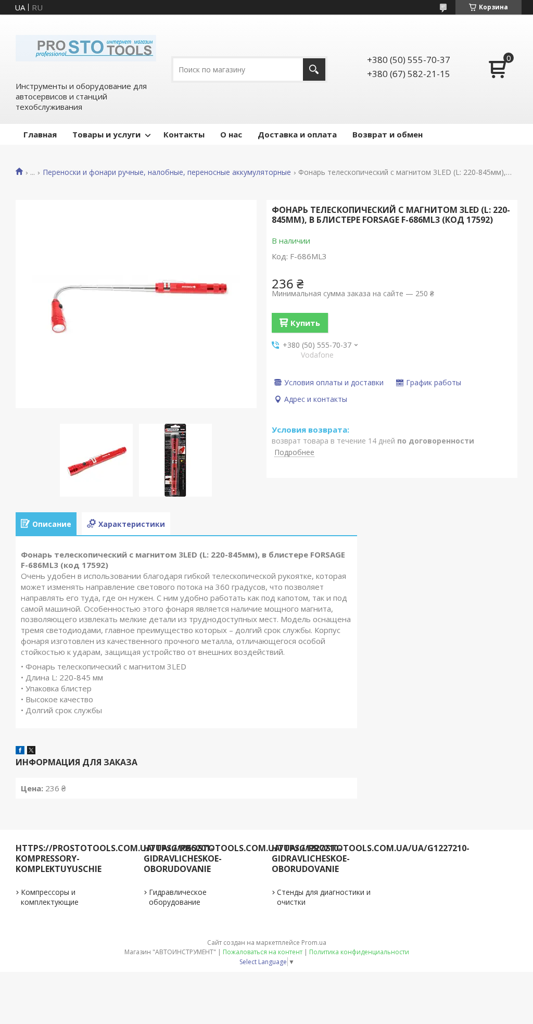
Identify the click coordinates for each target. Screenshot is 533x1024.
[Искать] (314, 69)
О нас (231, 134)
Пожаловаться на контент (262, 951)
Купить (305, 323)
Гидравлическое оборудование (178, 897)
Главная (40, 134)
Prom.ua (313, 942)
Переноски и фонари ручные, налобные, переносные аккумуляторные (167, 172)
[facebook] (20, 751)
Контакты (184, 134)
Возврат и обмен (387, 134)
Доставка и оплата (297, 134)
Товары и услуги (106, 134)
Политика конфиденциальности (359, 951)
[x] (31, 751)
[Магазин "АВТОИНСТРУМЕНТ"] (86, 47)
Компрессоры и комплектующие (50, 897)
